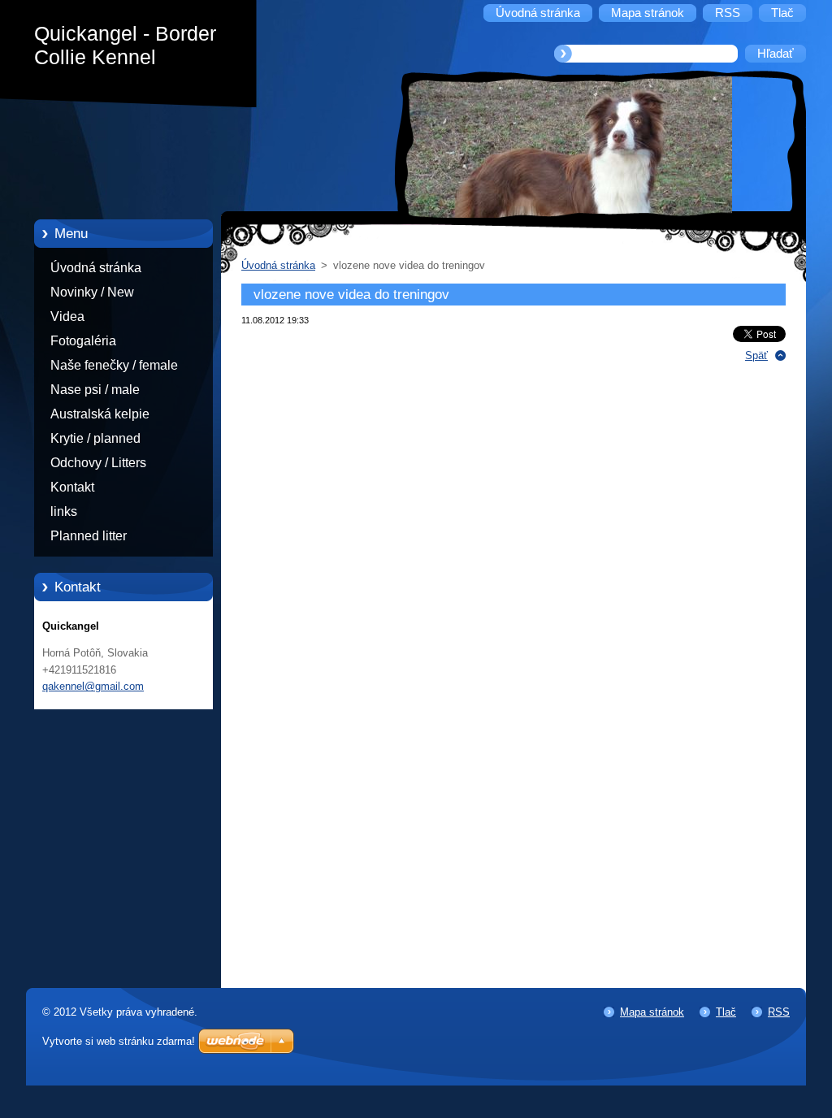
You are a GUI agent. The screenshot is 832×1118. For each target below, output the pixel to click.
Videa (67, 316)
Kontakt (72, 487)
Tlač (726, 1012)
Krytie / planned (95, 438)
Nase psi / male (95, 389)
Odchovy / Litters (98, 463)
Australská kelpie (100, 414)
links (63, 511)
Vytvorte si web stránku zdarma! (118, 1041)
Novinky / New (92, 292)
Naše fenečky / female (114, 365)
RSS (779, 1012)
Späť (756, 355)
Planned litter (88, 536)
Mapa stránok (652, 1012)
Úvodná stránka (95, 268)
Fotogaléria (83, 341)
